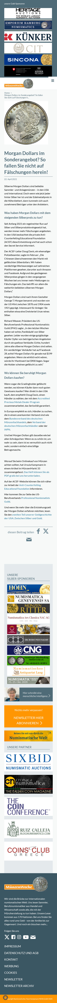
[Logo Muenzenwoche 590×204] (18, 84)
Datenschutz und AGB (21, 953)
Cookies (10, 972)
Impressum (12, 946)
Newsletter (13, 979)
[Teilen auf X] (45, 533)
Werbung (11, 966)
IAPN (7, 429)
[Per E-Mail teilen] (29, 541)
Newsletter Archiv (19, 986)
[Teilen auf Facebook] (38, 533)
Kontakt (11, 959)
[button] (5, 997)
